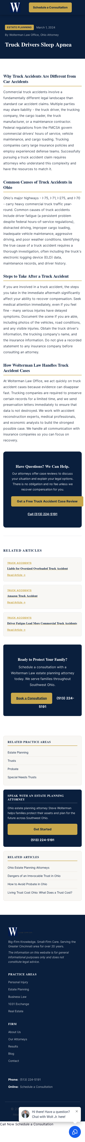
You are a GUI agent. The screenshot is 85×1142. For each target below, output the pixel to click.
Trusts (12, 760)
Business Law (17, 996)
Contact (13, 1060)
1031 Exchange (18, 1004)
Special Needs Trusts (22, 777)
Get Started (43, 829)
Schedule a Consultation (50, 7)
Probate (13, 769)
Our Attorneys (17, 1039)
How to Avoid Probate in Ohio (27, 884)
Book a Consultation (31, 698)
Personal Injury (18, 982)
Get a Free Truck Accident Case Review (47, 501)
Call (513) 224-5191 (42, 514)
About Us (14, 1032)
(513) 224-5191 (42, 840)
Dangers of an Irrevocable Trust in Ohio (34, 876)
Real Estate (15, 1011)
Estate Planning (18, 752)
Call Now (7, 1124)
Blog (11, 1053)
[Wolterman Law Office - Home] (15, 7)
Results (13, 1046)
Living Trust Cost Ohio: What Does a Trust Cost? (40, 892)
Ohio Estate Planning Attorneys (28, 867)
